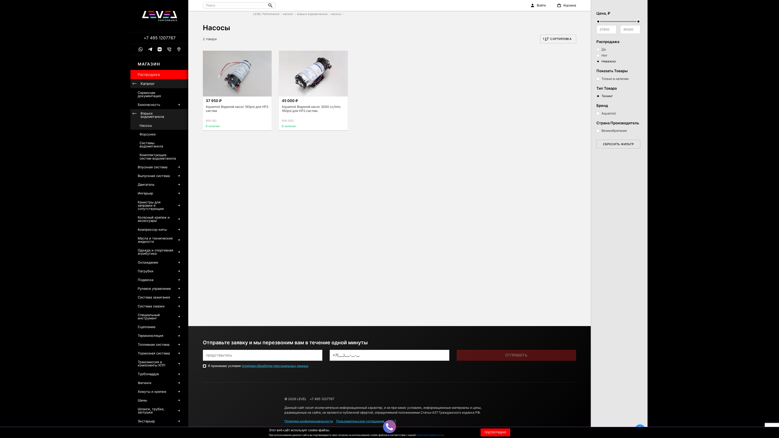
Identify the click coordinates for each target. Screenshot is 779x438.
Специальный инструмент (149, 316)
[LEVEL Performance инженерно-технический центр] (160, 16)
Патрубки (145, 271)
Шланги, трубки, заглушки (151, 410)
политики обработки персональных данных (275, 366)
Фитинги (144, 383)
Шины (142, 400)
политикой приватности (430, 435)
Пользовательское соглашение (360, 421)
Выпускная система (154, 176)
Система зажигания (154, 297)
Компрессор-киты (152, 230)
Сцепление (146, 327)
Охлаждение (148, 262)
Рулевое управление (154, 289)
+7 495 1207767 (160, 38)
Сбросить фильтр (618, 144)
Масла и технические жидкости (155, 240)
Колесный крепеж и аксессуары (154, 219)
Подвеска (145, 280)
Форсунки (148, 134)
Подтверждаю (495, 432)
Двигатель (146, 184)
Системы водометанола (151, 144)
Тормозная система (154, 353)
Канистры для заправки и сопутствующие (151, 205)
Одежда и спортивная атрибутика (155, 252)
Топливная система (153, 344)
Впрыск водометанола (152, 115)
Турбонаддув (148, 374)
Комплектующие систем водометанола (158, 156)
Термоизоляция (150, 336)
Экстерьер (146, 421)
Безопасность (149, 105)
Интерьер (145, 193)
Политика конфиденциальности (308, 421)
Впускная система (152, 167)
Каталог (148, 84)
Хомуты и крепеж (152, 392)
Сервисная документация (149, 94)
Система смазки (151, 306)
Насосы (146, 125)
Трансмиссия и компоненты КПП (151, 363)
